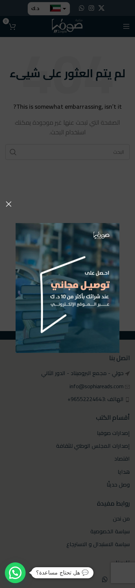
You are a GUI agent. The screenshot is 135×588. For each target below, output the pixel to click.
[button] (15, 572)
